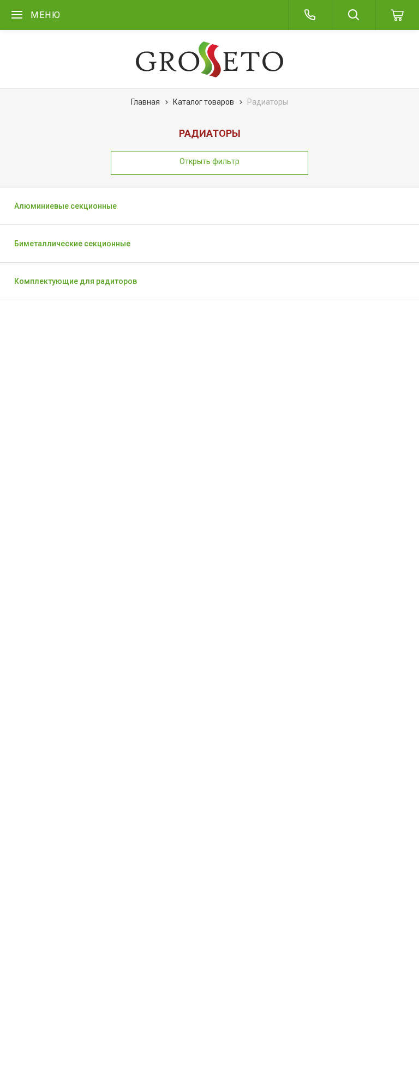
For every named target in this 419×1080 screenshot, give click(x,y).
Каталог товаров (203, 102)
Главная (145, 102)
